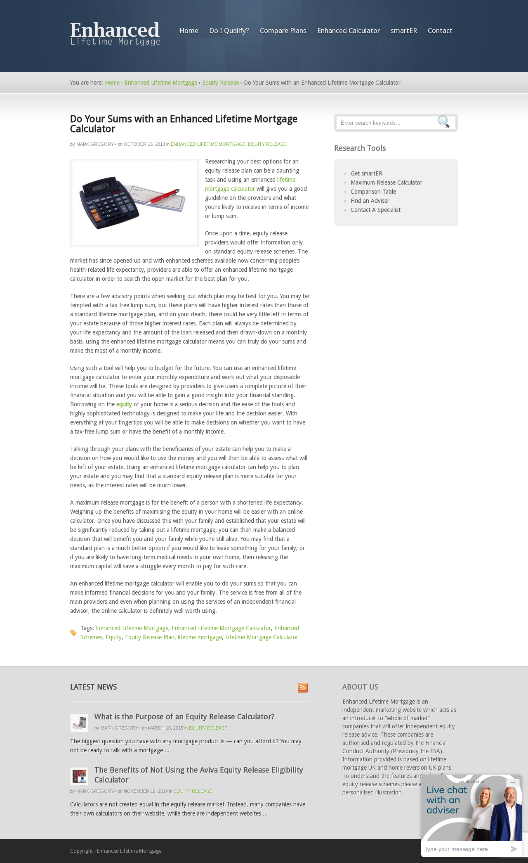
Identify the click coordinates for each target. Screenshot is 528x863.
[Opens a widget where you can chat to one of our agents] (471, 815)
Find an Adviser (370, 200)
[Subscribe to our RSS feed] (303, 688)
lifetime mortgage (200, 637)
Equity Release (220, 82)
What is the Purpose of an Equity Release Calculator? (184, 716)
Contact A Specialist (376, 209)
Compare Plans (283, 30)
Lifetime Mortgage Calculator (261, 637)
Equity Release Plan (149, 637)
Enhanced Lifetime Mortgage (161, 82)
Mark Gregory (95, 144)
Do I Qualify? (229, 30)
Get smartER (366, 173)
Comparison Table (373, 191)
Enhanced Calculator (348, 30)
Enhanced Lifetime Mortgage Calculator (221, 628)
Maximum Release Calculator (386, 182)
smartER (404, 30)
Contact (440, 30)
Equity (114, 637)
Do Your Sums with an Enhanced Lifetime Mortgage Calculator (183, 124)
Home (188, 30)
